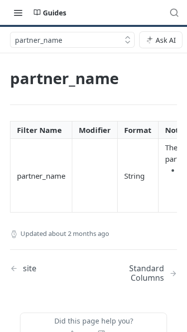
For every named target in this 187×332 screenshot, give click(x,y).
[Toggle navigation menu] (18, 12)
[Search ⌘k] (174, 12)
